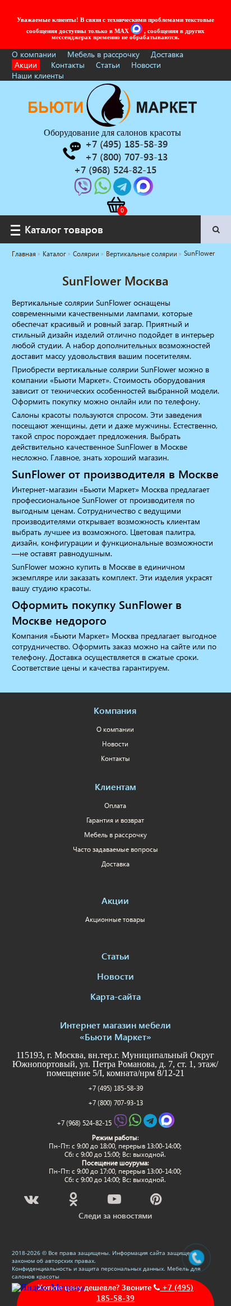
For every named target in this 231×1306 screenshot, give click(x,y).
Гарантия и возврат (115, 820)
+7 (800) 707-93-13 (115, 1103)
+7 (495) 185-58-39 (115, 1088)
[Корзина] (115, 205)
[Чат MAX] (137, 30)
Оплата (115, 805)
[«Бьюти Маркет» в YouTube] (115, 1201)
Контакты (68, 64)
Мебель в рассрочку (103, 54)
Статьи (108, 64)
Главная (24, 254)
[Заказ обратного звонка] (71, 151)
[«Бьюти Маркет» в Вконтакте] (32, 1201)
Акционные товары (115, 919)
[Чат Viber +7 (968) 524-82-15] (84, 190)
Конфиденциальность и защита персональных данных (88, 1268)
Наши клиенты (38, 75)
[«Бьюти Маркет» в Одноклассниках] (74, 1201)
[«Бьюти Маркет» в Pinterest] (157, 1201)
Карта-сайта (115, 996)
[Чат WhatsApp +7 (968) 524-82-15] (103, 190)
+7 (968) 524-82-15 (84, 1123)
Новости (146, 64)
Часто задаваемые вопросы (115, 849)
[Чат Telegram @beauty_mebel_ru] (123, 190)
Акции (26, 64)
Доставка (167, 54)
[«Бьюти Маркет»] (113, 123)
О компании (34, 54)
